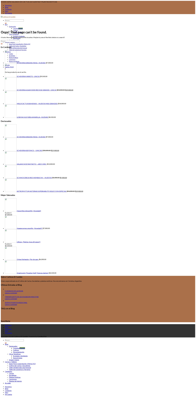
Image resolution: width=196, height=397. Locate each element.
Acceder (8, 383)
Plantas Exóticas (15, 377)
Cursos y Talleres (141, 313)
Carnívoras (13, 379)
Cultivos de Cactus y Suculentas (111, 313)
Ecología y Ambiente (20, 356)
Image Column (14, 360)
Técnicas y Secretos (89, 316)
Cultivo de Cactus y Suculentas (17, 46)
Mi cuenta (8, 13)
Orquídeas (56, 317)
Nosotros (8, 5)
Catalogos (8, 371)
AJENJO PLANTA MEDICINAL (16, 303)
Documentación (160, 313)
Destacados (12, 26)
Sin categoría (63, 317)
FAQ (6, 11)
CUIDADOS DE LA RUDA (14, 291)
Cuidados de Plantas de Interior (45, 313)
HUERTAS (49, 317)
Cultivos (86, 313)
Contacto (8, 9)
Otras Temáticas (14, 34)
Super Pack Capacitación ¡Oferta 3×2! (19, 44)
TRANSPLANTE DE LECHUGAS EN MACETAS (22, 297)
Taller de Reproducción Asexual (18, 48)
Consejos (15, 28)
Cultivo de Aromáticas (71, 314)
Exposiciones (38, 316)
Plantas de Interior (15, 381)
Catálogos (15, 313)
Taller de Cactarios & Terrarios (17, 50)
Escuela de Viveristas (21, 316)
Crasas (25, 313)
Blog (6, 7)
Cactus (5, 313)
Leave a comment (11, 293)
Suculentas (72, 316)
